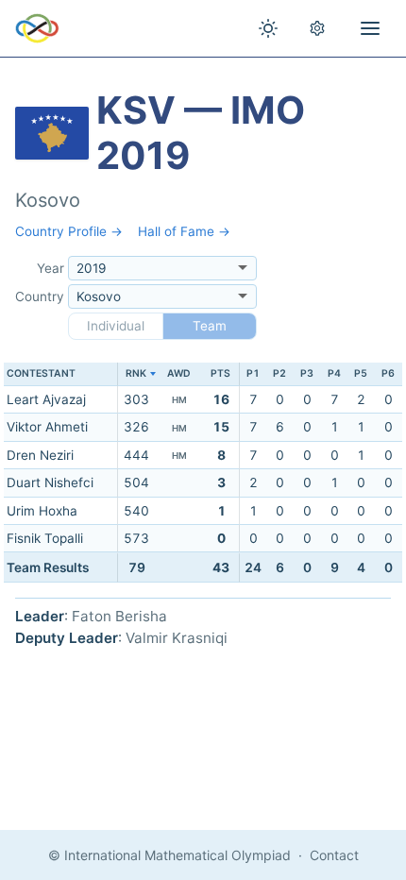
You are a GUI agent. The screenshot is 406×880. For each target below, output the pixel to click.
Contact (334, 855)
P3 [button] (306, 373)
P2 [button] (279, 373)
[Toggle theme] (268, 28)
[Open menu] (370, 28)
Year (50, 268)
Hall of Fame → (184, 231)
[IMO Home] (37, 28)
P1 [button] (253, 373)
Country (39, 296)
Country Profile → (69, 231)
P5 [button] (360, 373)
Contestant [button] (41, 373)
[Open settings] (317, 28)
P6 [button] (388, 373)
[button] (136, 374)
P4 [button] (334, 373)
